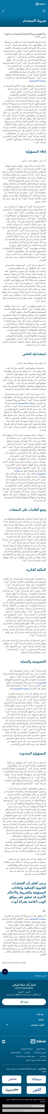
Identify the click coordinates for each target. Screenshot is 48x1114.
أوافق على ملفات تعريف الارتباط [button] (33, 1110)
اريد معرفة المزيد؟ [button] (38, 1106)
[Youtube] (3, 1042)
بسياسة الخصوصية (21, 688)
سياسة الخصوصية (37, 80)
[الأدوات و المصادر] (7, 1025)
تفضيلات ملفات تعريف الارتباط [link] (36, 1060)
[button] (7, 11)
